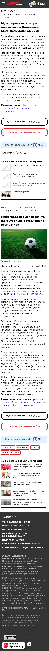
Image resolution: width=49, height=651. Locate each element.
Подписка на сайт (13, 540)
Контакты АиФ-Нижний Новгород (22, 544)
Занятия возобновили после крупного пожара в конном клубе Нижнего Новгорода (27, 502)
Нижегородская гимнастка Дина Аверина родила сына (27, 483)
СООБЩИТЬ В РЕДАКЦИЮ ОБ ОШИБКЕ (22, 547)
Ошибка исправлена (21, 192)
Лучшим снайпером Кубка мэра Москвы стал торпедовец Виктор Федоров (27, 475)
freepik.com (17, 261)
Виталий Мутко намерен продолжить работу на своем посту (29, 184)
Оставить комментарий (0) (24, 132)
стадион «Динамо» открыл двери (20, 402)
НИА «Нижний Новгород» (27, 294)
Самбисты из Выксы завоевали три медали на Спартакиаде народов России (27, 467)
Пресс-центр (9, 526)
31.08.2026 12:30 (8, 207)
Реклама (24, 526)
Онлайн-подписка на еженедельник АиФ (15, 534)
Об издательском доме (16, 522)
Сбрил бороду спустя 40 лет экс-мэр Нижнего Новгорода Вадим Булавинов (28, 493)
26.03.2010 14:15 (8, 11)
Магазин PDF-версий (14, 529)
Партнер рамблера (25, 637)
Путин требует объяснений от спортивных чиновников (20, 108)
